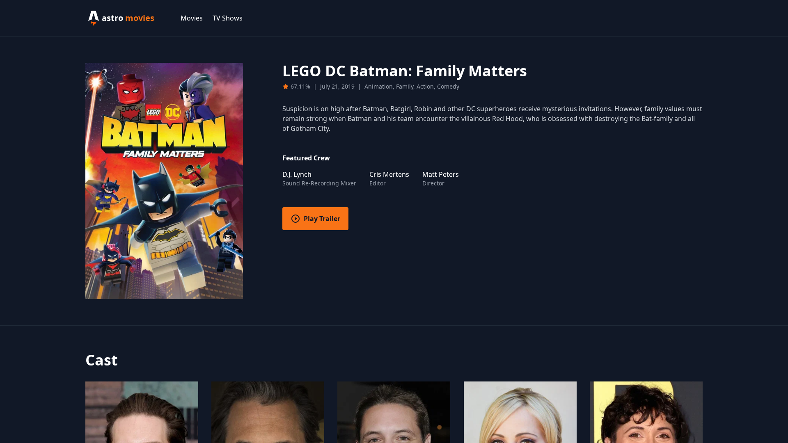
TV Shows (228, 18)
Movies (192, 18)
